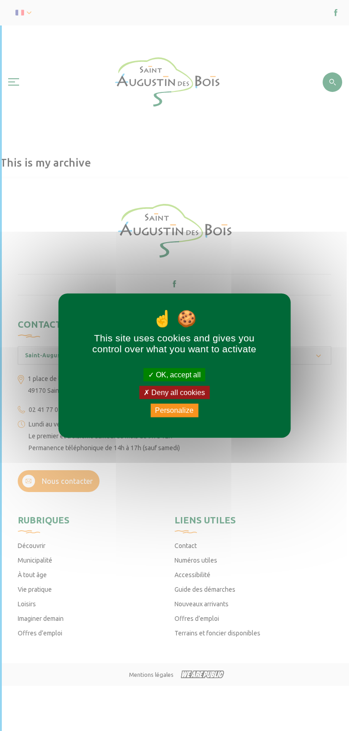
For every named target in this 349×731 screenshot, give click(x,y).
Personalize (174, 410)
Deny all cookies (177, 392)
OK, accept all (177, 375)
